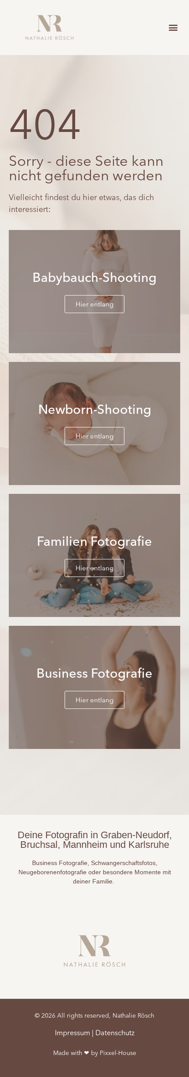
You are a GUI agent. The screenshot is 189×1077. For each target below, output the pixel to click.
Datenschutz (114, 1032)
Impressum (72, 1032)
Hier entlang (94, 304)
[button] (173, 27)
